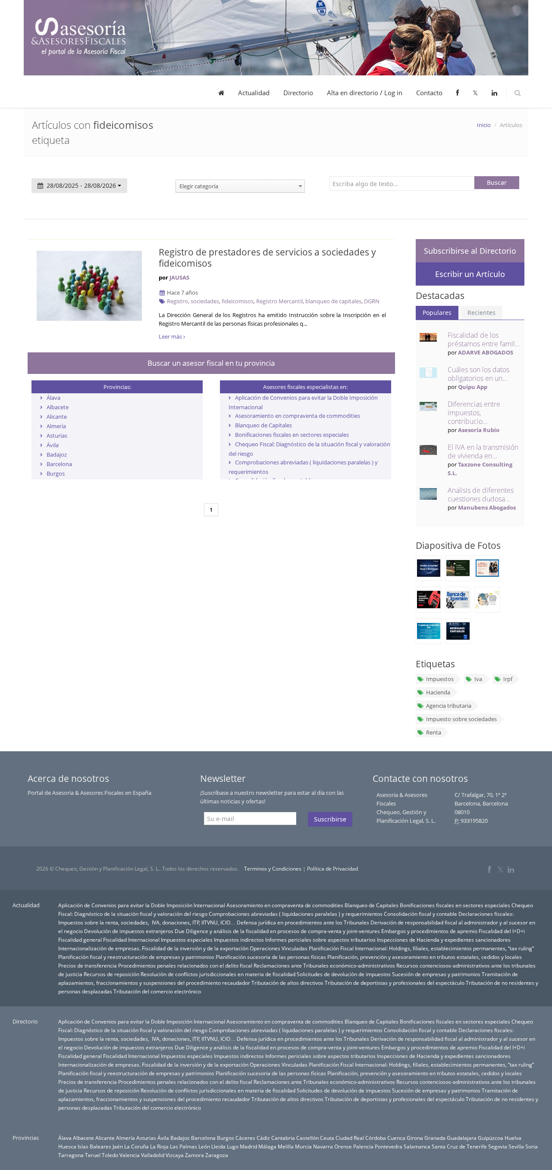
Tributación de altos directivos (287, 982)
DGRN (372, 301)
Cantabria (283, 1137)
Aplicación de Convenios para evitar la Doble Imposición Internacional (141, 905)
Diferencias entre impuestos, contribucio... (474, 412)
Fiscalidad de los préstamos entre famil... (484, 339)
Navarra (323, 1146)
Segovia (497, 1146)
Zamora (194, 1154)
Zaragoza (216, 1154)
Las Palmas (183, 1146)
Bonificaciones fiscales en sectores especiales (292, 435)
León (204, 1146)
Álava (53, 397)
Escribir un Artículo (470, 274)
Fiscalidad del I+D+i (502, 930)
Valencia (129, 1154)
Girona (415, 1137)
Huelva (513, 1137)
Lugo (232, 1146)
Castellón (307, 1137)
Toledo (110, 1154)
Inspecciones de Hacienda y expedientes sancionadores (444, 939)
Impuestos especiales (187, 939)
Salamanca (417, 1146)
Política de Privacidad (332, 868)
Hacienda (438, 692)
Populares (437, 312)
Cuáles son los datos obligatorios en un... (478, 374)
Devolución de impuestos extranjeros (128, 930)
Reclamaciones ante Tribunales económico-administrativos (324, 965)
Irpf (507, 679)
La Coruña (136, 1146)
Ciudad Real (350, 1137)
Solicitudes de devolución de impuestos (344, 974)
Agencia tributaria (448, 705)
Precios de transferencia (87, 965)
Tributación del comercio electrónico (157, 991)
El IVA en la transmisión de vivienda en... (483, 451)
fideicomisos (238, 301)
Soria (531, 1146)
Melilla (286, 1146)
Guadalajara (462, 1137)
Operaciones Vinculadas (278, 948)
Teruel (92, 1154)
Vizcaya (175, 1154)
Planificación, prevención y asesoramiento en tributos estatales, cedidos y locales (424, 956)
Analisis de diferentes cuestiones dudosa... (481, 494)
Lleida (218, 1146)
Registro (177, 301)
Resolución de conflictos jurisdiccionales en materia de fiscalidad (218, 974)
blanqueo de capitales (333, 301)
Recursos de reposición (111, 974)
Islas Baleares (94, 1146)
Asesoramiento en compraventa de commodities (297, 416)
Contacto (429, 92)
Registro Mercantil (279, 301)
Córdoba (375, 1137)
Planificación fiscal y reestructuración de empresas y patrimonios (136, 956)
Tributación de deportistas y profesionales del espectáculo (394, 982)
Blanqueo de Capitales (263, 425)
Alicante (57, 416)
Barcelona (59, 464)
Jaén (118, 1146)
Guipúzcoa (490, 1137)
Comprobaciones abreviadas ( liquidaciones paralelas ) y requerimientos (296, 913)
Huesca (67, 1146)
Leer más (171, 336)
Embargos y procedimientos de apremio (429, 930)
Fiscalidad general (80, 939)
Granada (434, 1137)
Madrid (248, 1146)
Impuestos (440, 679)
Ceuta (327, 1137)
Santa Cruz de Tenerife (459, 1146)
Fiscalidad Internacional (131, 939)
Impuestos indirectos (239, 939)
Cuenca (396, 1137)
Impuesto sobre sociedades (461, 719)
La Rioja (159, 1146)
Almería (56, 426)
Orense (343, 1146)
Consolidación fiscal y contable (420, 913)
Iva (478, 679)
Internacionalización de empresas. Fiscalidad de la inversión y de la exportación (153, 948)
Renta (433, 732)
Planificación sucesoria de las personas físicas (271, 956)
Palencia (363, 1146)
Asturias (57, 435)
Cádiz (263, 1137)
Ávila (53, 445)
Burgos (56, 473)
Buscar (497, 182)
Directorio (298, 92)
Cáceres (245, 1137)
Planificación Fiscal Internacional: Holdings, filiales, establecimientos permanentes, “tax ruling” (421, 948)
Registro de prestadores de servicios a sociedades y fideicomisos (267, 257)
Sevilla (516, 1146)
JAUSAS (179, 277)
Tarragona (71, 1154)
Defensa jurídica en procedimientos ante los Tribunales (303, 922)
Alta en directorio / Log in (364, 92)
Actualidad (254, 92)
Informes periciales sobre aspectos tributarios (320, 939)
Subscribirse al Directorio (470, 251)
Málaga (267, 1146)
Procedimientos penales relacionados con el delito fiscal (185, 965)
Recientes (481, 312)
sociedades (205, 301)
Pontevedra (388, 1146)
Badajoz (57, 454)
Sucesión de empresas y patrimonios (436, 974)
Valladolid (152, 1154)
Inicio (484, 125)
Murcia (303, 1146)
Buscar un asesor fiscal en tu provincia (211, 363)
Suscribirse (330, 819)
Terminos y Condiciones (272, 868)
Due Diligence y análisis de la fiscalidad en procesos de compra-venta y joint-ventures (277, 930)
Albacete (58, 407)
